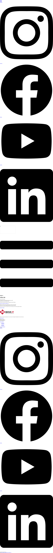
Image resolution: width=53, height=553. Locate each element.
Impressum (2, 323)
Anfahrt (1, 1)
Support (1, 0)
